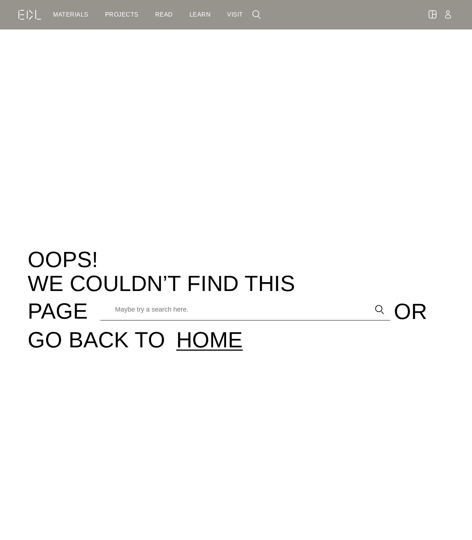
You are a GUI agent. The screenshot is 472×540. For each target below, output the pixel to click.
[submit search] (379, 309)
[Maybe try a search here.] (232, 309)
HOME (209, 339)
